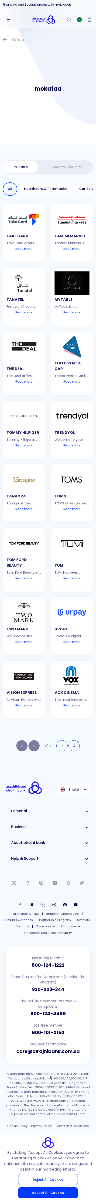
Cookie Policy (17, 1126)
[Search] (69, 19)
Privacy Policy (41, 1126)
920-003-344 (48, 989)
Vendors (22, 926)
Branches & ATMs (26, 914)
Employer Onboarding (62, 914)
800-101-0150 (48, 1032)
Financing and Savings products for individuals (37, 5)
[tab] (20, 167)
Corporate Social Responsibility (48, 933)
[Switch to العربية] (79, 19)
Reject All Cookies (48, 1179)
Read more (24, 249)
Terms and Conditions (72, 1126)
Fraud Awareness (19, 920)
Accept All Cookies (48, 1192)
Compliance (70, 926)
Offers (18, 39)
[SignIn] (89, 19)
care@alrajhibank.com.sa (48, 1051)
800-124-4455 (48, 1013)
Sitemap (83, 920)
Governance (45, 926)
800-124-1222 (48, 965)
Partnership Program (55, 920)
